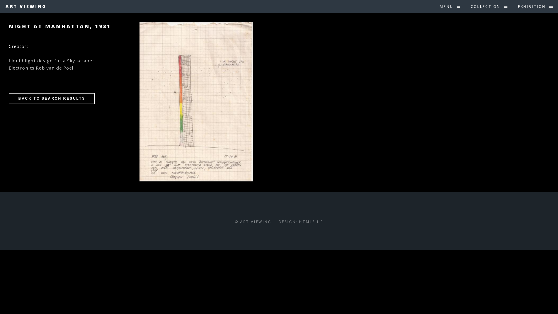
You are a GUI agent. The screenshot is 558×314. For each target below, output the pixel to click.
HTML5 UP (311, 221)
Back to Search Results (51, 98)
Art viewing (26, 6)
